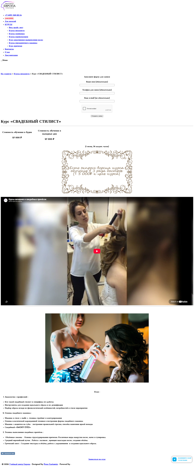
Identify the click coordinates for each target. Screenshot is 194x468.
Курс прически (15, 46)
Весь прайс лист (16, 28)
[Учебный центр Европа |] (8, 10)
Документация (11, 55)
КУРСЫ (8, 25)
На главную (6, 74)
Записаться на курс (97, 459)
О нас (7, 52)
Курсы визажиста (17, 31)
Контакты (9, 49)
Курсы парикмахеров (18, 37)
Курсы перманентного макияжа (23, 43)
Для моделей (10, 21)
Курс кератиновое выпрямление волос (26, 40)
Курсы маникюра (17, 34)
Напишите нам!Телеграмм (184, 459)
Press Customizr (51, 464)
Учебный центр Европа (19, 464)
